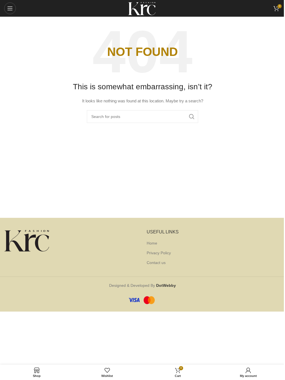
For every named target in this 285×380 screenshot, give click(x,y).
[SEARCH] (191, 116)
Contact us (156, 262)
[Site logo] (142, 8)
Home (152, 243)
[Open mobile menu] (10, 8)
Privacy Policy (159, 253)
